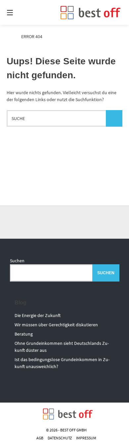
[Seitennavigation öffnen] (18, 12)
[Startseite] (90, 12)
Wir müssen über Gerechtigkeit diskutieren (56, 325)
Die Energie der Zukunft (38, 315)
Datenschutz (60, 437)
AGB (39, 437)
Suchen (17, 261)
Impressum (86, 437)
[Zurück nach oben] (64, 222)
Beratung (24, 334)
